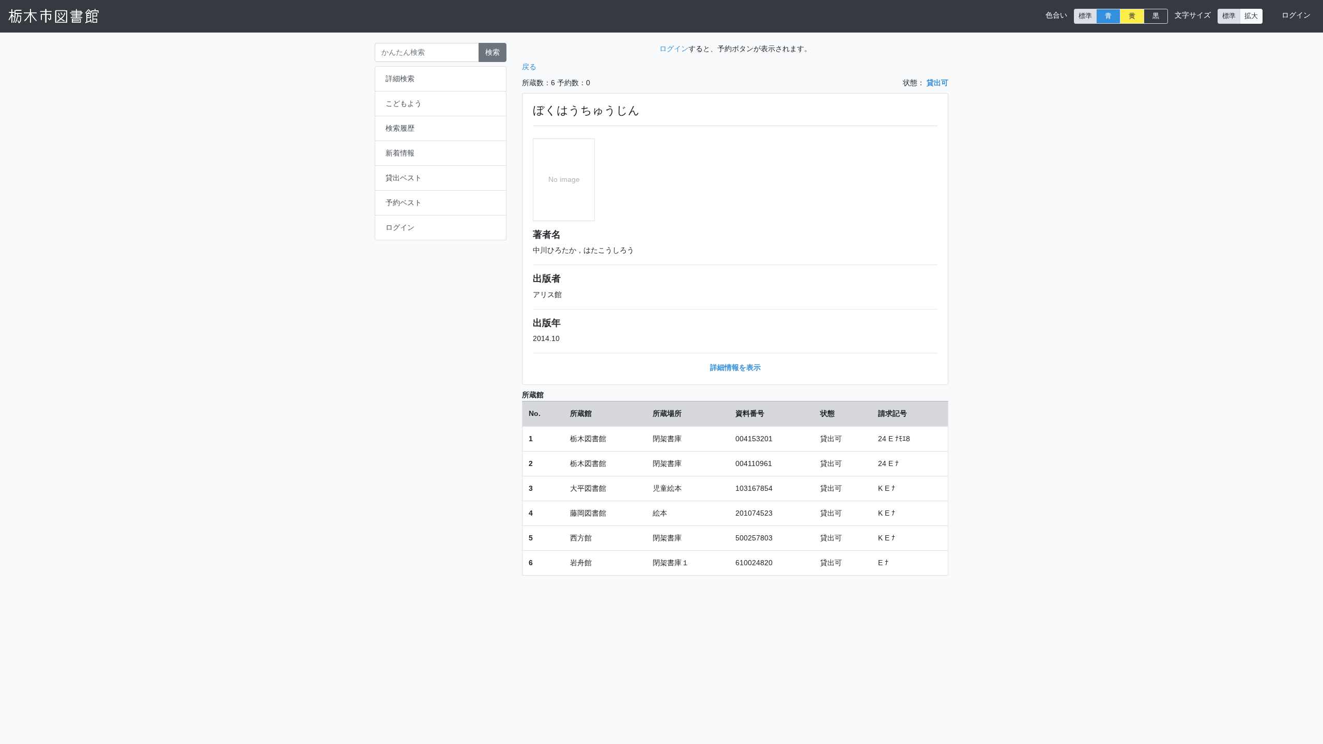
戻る (529, 67)
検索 (492, 52)
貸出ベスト (404, 178)
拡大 (1251, 16)
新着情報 (400, 153)
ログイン (1296, 15)
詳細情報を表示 (735, 367)
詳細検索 (400, 78)
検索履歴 (400, 128)
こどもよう (404, 103)
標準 (1085, 16)
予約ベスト (404, 202)
